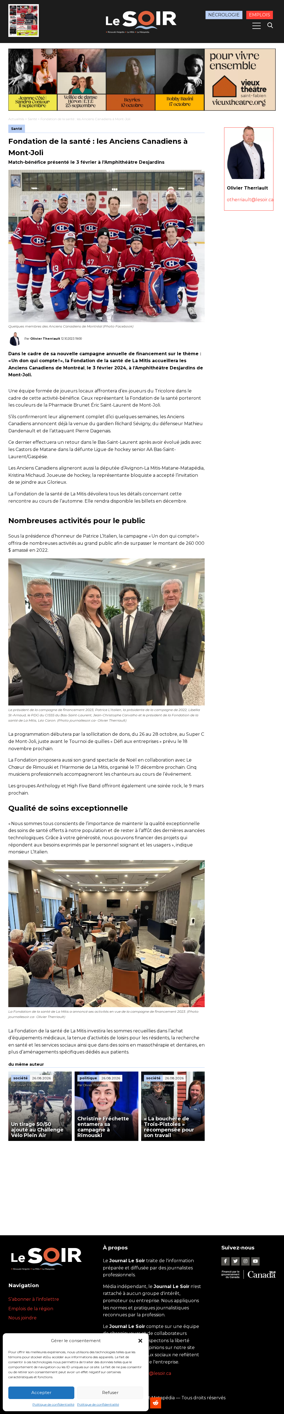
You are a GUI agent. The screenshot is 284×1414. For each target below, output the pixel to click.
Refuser (110, 1392)
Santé (32, 119)
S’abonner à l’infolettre (33, 1299)
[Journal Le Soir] (142, 21)
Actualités (16, 119)
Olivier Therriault (45, 338)
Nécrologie (224, 14)
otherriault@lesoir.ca (250, 199)
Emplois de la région (30, 1308)
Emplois (259, 14)
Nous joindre (22, 1317)
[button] (140, 1341)
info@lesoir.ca (156, 1373)
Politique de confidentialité (53, 1404)
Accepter (41, 1392)
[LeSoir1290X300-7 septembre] (142, 80)
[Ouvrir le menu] (256, 26)
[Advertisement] (106, 1182)
